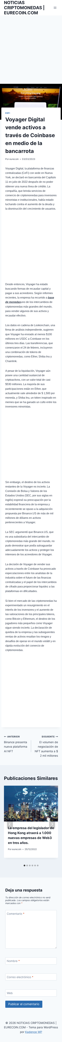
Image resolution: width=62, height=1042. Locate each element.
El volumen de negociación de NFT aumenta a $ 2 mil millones (46, 746)
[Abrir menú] (55, 7)
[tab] (24, 865)
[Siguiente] (52, 824)
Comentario (15, 913)
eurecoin (14, 159)
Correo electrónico (20, 977)
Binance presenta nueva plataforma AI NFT (15, 744)
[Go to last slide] (10, 824)
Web (10, 993)
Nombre (13, 961)
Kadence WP (33, 1032)
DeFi (7, 113)
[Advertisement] (31, 51)
